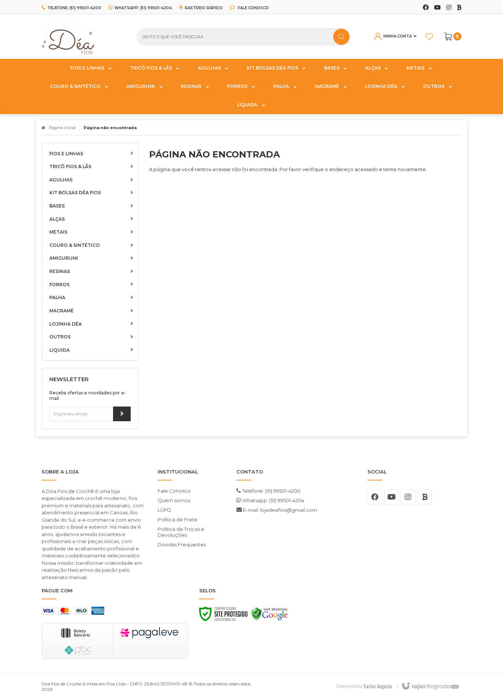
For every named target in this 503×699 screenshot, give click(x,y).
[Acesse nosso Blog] (459, 8)
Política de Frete (177, 519)
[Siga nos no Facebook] (426, 8)
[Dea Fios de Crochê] (84, 36)
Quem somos (174, 500)
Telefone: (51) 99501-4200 (270, 491)
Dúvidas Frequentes (182, 544)
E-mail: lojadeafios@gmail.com (279, 510)
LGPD (164, 510)
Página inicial (62, 127)
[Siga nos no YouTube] (391, 497)
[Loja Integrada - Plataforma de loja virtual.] (429, 686)
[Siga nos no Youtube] (437, 8)
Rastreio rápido (204, 8)
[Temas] (378, 686)
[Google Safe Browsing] (269, 616)
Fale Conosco (253, 8)
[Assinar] (122, 414)
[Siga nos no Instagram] (448, 8)
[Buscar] (341, 37)
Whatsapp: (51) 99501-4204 (272, 500)
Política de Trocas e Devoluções (181, 532)
